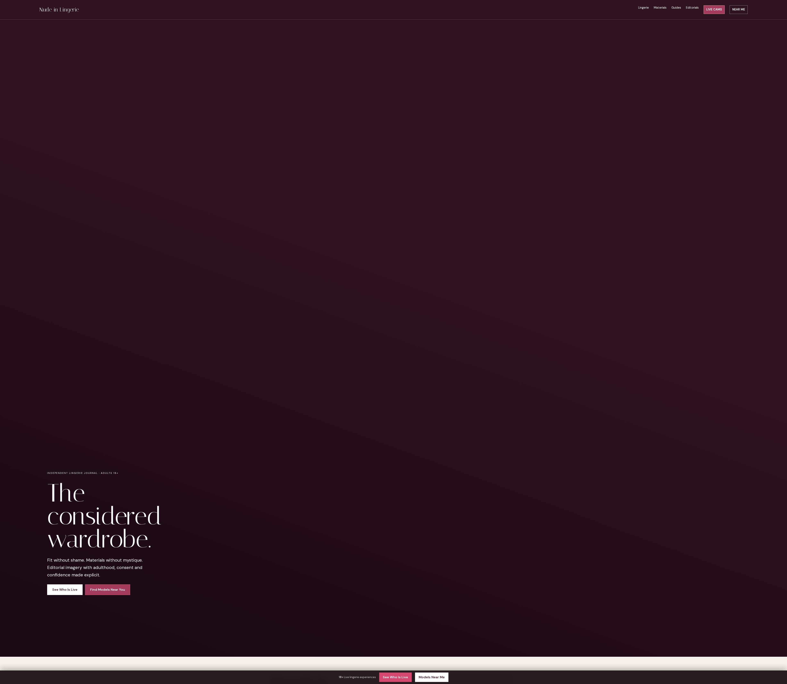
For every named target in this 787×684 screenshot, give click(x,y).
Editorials (692, 7)
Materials (660, 7)
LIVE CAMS (714, 9)
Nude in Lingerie (59, 9)
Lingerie (643, 7)
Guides (676, 7)
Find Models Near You (107, 589)
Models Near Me (432, 677)
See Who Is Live (395, 677)
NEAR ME (738, 9)
